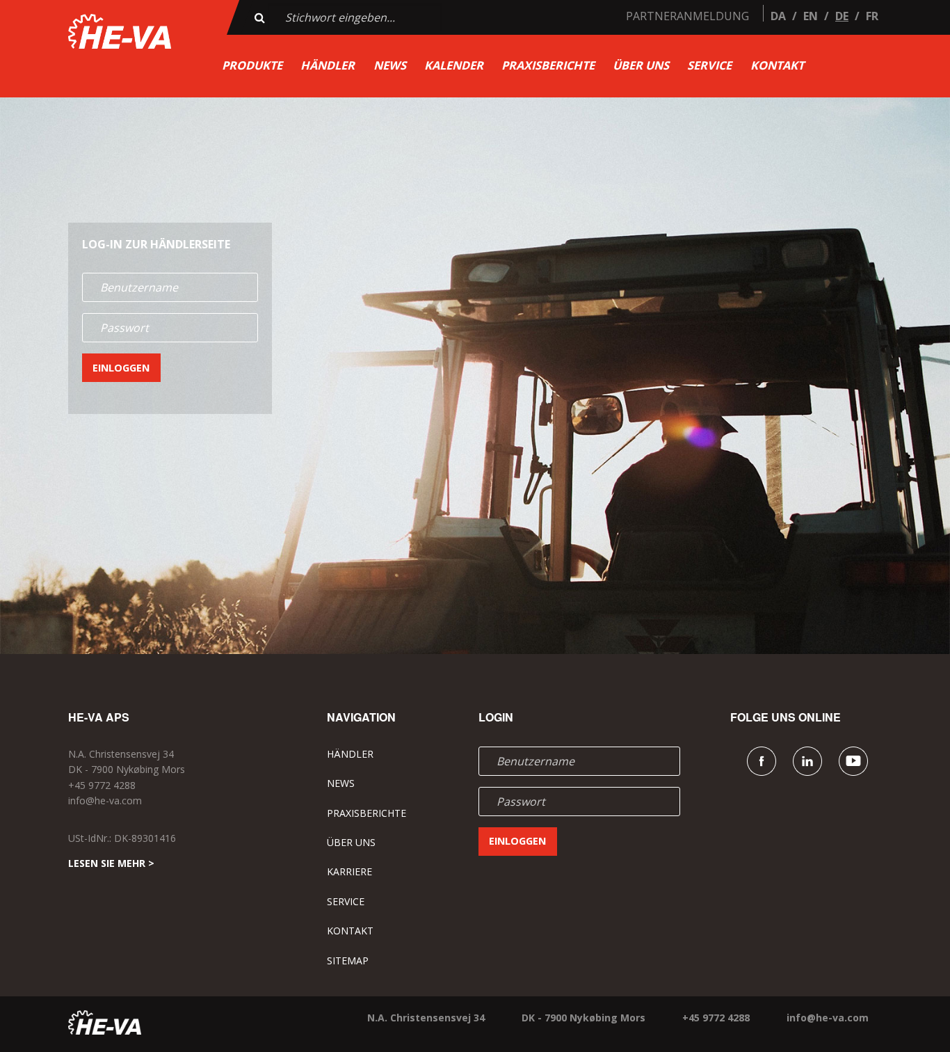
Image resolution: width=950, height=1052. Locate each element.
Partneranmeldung (687, 16)
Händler (327, 65)
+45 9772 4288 (102, 785)
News (389, 65)
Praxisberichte (548, 65)
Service (709, 65)
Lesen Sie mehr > (111, 863)
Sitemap (348, 960)
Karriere (349, 871)
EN (810, 16)
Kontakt (777, 65)
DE (841, 16)
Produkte (252, 65)
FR (872, 16)
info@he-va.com (105, 800)
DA (778, 16)
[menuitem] (252, 66)
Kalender (453, 65)
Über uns (641, 65)
